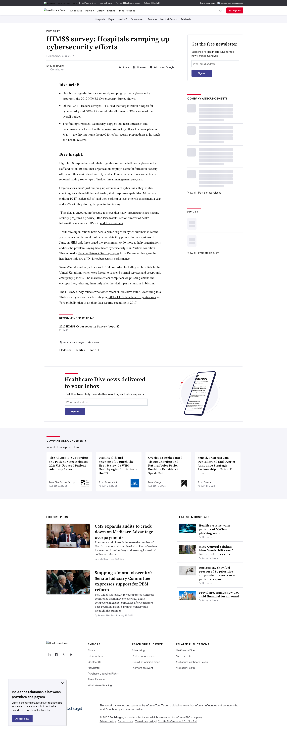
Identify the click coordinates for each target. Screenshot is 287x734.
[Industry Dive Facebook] (56, 654)
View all (191, 192)
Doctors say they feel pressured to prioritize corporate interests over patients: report (217, 573)
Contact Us (94, 662)
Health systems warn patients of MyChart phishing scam (214, 529)
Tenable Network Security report (98, 253)
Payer (111, 19)
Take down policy (145, 721)
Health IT (123, 19)
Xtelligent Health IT (152, 3)
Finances (152, 19)
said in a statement (111, 223)
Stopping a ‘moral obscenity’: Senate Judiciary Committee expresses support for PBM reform (123, 581)
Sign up (237, 10)
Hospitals (100, 19)
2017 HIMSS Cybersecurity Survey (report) (89, 326)
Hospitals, (80, 350)
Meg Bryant (57, 65)
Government (137, 19)
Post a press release (209, 192)
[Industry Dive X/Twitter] (63, 654)
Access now (22, 718)
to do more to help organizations (140, 242)
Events (111, 10)
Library (101, 10)
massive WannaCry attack (118, 129)
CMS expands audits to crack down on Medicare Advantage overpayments (124, 531)
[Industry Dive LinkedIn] (49, 654)
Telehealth (186, 19)
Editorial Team (96, 656)
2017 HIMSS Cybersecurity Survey (103, 98)
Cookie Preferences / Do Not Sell (177, 721)
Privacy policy (108, 721)
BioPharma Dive (89, 3)
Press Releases (126, 10)
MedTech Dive (105, 3)
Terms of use (125, 721)
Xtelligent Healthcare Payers (128, 3)
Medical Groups (169, 19)
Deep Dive (76, 10)
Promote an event (208, 252)
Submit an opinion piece (146, 662)
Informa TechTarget (157, 705)
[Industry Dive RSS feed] (71, 654)
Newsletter (94, 667)
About (91, 650)
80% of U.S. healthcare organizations (132, 297)
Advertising (138, 650)
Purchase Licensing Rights (103, 673)
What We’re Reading (100, 685)
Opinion (89, 10)
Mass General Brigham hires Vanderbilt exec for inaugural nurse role (217, 550)
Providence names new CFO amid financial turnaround (219, 594)
